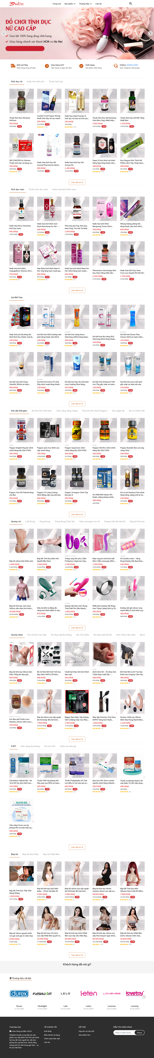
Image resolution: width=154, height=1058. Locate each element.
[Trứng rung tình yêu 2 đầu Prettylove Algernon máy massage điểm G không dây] (77, 541)
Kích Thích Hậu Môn (126, 634)
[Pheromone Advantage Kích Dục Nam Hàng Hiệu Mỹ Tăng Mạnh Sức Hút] (105, 253)
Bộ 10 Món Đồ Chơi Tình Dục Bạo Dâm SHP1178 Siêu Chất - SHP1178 (49, 674)
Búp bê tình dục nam (140, 521)
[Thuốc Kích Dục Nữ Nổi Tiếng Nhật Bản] (132, 101)
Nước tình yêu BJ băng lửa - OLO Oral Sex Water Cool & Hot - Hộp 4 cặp (20, 337)
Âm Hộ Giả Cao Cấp (36, 634)
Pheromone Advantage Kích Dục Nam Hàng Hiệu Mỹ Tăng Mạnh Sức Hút (104, 273)
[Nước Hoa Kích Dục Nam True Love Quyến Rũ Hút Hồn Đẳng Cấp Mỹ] (132, 253)
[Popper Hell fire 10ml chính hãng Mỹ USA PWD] (105, 430)
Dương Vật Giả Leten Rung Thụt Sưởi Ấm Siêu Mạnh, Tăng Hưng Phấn (76, 608)
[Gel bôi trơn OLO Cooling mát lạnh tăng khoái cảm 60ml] (49, 317)
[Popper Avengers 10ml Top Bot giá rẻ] (77, 477)
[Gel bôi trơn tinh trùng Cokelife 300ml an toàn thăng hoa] (21, 364)
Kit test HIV (49, 746)
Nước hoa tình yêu (35, 81)
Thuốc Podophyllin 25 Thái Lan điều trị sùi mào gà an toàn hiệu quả (76, 783)
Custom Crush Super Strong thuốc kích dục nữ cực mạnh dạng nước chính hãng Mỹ (48, 118)
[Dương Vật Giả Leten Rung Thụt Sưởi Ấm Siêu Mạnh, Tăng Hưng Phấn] (77, 588)
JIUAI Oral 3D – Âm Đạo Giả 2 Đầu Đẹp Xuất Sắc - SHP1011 (104, 674)
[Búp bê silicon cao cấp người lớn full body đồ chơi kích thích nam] (49, 701)
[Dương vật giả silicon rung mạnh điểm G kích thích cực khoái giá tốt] (132, 588)
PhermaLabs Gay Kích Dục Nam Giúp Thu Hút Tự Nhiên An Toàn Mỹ (76, 228)
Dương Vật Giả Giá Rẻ (114, 521)
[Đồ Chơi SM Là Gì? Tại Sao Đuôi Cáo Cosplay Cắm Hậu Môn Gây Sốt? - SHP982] (132, 654)
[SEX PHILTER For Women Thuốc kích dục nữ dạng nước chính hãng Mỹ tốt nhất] (21, 145)
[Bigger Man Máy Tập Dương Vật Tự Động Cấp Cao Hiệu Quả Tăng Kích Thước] (77, 701)
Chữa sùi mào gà (68, 746)
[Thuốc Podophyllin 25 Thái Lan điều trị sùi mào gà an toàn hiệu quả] (77, 765)
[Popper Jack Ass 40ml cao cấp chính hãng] (49, 430)
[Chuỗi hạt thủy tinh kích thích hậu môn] (77, 654)
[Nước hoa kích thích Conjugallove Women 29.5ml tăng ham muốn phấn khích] (21, 253)
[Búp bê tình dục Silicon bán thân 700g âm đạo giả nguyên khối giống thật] (21, 654)
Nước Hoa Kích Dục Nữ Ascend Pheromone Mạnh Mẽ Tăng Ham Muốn (48, 165)
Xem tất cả (76, 182)
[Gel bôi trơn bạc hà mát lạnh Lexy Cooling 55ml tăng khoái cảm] (77, 364)
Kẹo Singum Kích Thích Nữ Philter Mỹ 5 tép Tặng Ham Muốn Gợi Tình (131, 163)
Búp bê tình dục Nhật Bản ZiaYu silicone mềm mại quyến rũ (131, 935)
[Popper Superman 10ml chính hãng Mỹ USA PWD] (77, 430)
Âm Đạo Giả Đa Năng (61, 634)
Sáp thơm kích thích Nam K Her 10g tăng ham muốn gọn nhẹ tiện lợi (49, 271)
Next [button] (150, 33)
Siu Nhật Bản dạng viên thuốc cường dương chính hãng (103, 497)
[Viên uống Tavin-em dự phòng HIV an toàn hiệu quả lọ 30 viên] (21, 810)
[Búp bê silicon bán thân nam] (21, 541)
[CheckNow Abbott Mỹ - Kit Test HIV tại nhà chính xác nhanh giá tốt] (21, 765)
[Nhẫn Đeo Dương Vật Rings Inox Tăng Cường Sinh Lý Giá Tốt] (105, 588)
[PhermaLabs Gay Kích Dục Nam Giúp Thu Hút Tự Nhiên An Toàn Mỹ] (77, 209)
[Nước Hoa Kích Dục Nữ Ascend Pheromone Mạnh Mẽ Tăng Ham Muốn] (49, 145)
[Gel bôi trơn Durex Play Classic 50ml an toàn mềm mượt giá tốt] (132, 317)
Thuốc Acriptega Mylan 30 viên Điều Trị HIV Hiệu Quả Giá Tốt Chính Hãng (131, 783)
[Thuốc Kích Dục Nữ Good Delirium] (21, 101)
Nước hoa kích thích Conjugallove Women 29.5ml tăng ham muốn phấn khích (21, 271)
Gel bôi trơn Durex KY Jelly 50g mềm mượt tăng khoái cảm (48, 384)
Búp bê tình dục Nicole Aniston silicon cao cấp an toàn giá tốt (103, 891)
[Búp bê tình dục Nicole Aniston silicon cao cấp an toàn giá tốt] (105, 873)
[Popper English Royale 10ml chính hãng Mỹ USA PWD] (21, 430)
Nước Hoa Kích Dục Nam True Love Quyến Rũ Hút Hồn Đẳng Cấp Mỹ (132, 273)
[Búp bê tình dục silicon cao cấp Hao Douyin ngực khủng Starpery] (105, 918)
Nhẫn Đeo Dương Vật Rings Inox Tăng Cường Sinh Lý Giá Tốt (105, 608)
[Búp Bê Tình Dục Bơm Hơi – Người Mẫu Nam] (49, 541)
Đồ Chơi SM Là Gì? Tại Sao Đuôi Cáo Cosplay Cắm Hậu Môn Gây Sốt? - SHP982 (132, 674)
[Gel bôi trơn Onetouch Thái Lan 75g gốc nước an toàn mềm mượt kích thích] (105, 364)
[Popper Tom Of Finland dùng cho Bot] (21, 477)
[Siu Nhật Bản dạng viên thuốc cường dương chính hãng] (105, 477)
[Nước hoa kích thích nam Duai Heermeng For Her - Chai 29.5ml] (49, 209)
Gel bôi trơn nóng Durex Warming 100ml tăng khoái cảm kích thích (76, 337)
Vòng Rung (44, 521)
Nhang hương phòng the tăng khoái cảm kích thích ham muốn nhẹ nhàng (131, 226)
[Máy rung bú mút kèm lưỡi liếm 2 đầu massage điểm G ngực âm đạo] (105, 541)
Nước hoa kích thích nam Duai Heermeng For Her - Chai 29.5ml (47, 226)
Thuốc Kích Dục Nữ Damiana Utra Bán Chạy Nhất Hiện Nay (104, 120)
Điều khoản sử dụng (52, 1035)
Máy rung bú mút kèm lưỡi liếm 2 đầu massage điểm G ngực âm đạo (104, 561)
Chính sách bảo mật (52, 1038)
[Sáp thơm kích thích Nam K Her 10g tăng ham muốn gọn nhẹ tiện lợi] (49, 253)
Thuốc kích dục (56, 81)
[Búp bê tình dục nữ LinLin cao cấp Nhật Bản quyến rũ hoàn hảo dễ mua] (49, 918)
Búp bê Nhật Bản (51, 854)
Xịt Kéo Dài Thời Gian (42, 410)
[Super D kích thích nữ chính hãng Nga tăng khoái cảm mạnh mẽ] (105, 145)
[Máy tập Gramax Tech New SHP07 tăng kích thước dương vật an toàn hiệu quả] (105, 701)
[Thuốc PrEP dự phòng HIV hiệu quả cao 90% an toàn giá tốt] (49, 765)
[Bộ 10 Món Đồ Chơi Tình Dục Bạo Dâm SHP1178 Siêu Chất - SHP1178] (49, 654)
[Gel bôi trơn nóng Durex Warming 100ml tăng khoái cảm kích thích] (77, 317)
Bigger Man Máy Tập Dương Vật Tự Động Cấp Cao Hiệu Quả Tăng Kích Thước (77, 719)
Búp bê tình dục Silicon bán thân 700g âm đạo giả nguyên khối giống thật (20, 674)
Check (139, 1033)
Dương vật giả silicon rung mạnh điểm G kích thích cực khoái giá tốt (131, 610)
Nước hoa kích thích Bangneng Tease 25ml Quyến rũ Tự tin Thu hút (102, 226)
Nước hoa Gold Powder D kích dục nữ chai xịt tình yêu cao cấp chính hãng (76, 118)
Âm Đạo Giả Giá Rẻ (102, 634)
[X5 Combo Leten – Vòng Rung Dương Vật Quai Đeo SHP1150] (132, 541)
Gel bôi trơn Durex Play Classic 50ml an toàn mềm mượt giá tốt (131, 337)
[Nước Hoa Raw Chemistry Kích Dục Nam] (21, 209)
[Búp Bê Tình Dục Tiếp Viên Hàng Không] (21, 873)
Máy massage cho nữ (89, 521)
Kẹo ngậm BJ (118, 410)
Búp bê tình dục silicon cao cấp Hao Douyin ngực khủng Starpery (104, 935)
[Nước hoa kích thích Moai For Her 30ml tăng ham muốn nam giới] (77, 253)
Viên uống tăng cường (67, 410)
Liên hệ (47, 1042)
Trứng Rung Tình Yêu (65, 521)
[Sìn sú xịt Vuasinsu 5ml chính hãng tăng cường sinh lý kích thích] (132, 477)
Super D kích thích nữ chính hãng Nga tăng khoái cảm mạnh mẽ (104, 163)
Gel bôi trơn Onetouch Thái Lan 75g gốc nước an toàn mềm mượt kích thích (104, 384)
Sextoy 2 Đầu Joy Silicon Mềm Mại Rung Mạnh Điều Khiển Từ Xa (131, 719)
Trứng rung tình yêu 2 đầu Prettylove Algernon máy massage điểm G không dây (76, 561)
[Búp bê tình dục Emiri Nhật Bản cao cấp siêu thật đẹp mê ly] (77, 918)
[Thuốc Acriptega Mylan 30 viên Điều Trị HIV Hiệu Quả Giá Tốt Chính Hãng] (132, 765)
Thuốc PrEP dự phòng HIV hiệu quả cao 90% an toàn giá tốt (48, 783)
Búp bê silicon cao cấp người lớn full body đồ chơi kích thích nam (49, 719)
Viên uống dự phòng (30, 746)
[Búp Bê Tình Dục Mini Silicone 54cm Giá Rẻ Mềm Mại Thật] (132, 873)
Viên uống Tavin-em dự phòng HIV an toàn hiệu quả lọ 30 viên (21, 827)
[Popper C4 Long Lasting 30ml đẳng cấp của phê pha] (49, 477)
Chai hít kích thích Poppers (95, 410)
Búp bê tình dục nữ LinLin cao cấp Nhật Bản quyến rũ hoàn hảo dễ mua (48, 935)
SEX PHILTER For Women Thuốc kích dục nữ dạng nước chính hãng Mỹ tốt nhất (21, 163)
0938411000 (132, 65)
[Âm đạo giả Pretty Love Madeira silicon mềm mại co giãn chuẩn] (21, 701)
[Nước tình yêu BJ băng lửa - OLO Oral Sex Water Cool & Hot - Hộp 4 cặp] (21, 317)
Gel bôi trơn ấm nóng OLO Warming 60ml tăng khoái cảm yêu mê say (104, 339)
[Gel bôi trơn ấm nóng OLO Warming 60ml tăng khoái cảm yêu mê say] (105, 317)
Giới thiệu (48, 1031)
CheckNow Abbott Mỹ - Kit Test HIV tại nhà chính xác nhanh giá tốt (20, 783)
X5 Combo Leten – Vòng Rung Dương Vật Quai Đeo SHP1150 (131, 561)
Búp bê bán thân (30, 854)
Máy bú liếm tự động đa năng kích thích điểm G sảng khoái (49, 610)
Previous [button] (3, 33)
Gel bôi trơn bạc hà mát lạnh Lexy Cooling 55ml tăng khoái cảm (77, 384)
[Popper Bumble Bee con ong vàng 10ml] (132, 430)
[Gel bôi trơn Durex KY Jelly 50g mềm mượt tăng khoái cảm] (49, 364)
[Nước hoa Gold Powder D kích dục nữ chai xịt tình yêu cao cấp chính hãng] (77, 101)
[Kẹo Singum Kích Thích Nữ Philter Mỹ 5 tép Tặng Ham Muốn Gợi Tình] (132, 145)
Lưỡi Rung (30, 521)
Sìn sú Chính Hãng (138, 410)
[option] (77, 33)
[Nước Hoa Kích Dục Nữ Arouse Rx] (77, 145)
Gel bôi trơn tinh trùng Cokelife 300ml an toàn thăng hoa (19, 384)
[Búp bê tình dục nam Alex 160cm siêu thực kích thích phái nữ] (21, 588)
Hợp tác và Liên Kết (86, 1031)
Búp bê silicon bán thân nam (21, 561)
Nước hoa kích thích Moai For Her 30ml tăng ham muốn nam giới (77, 271)
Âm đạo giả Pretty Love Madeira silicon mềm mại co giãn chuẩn (21, 721)
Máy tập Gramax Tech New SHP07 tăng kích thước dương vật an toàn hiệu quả (104, 719)
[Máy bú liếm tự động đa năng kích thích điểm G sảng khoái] (49, 588)
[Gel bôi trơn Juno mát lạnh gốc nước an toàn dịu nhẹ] (132, 364)
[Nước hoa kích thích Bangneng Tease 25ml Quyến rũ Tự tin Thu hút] (105, 209)
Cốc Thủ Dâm (82, 634)
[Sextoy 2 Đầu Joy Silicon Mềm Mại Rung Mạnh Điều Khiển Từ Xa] (132, 701)
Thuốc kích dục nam (38, 189)
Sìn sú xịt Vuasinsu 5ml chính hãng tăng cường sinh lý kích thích (132, 495)
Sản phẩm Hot (84, 1035)
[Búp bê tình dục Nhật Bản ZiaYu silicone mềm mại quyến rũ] (132, 918)
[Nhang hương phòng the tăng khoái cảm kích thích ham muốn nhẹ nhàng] (132, 209)
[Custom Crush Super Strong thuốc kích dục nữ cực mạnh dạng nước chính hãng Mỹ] (49, 101)
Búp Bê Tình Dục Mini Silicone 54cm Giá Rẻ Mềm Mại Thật (131, 891)
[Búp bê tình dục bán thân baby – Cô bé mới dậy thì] (49, 873)
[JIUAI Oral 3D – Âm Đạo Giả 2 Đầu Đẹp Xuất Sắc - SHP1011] (105, 654)
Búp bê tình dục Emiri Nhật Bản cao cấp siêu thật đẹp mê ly (76, 935)
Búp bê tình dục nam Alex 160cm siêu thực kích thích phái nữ (20, 608)
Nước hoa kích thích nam (64, 189)
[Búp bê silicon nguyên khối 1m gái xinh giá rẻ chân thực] (21, 918)
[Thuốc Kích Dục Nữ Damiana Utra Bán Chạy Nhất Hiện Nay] (105, 101)
